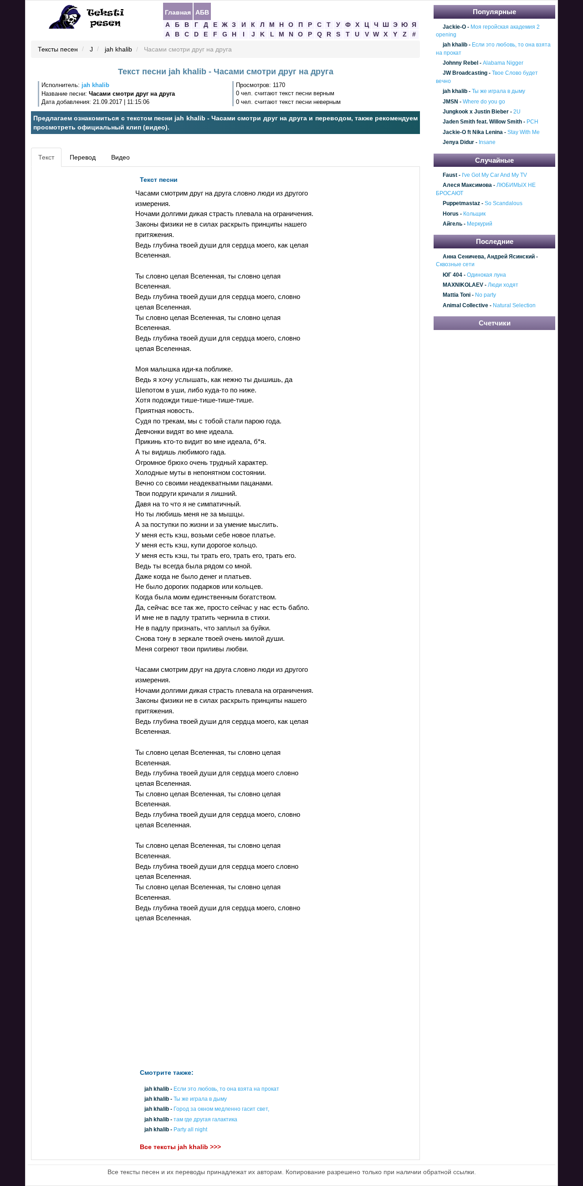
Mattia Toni (456, 295)
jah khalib (118, 49)
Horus (451, 214)
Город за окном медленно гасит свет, (221, 1109)
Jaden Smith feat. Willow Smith (482, 122)
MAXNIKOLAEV (463, 285)
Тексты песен (58, 49)
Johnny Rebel (460, 63)
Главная (178, 11)
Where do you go (484, 101)
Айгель (452, 224)
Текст (46, 157)
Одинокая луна (486, 275)
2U (517, 111)
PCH (532, 122)
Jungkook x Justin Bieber (476, 111)
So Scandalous (503, 204)
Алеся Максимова (467, 185)
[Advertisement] (74, 308)
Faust (450, 175)
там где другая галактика (205, 1119)
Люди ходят (503, 285)
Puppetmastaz (461, 204)
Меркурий (479, 224)
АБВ (202, 11)
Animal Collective (465, 305)
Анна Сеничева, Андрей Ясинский (489, 256)
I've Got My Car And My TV (494, 175)
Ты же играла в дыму (200, 1099)
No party (485, 295)
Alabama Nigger (503, 63)
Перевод (83, 157)
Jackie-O (454, 27)
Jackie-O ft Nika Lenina (473, 132)
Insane (487, 142)
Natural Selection (514, 305)
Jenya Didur (458, 142)
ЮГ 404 (452, 275)
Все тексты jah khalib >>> (180, 1146)
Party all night (190, 1129)
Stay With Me (523, 132)
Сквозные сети (455, 265)
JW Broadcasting (465, 73)
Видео (120, 157)
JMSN (450, 101)
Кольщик (474, 214)
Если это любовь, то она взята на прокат (226, 1089)
